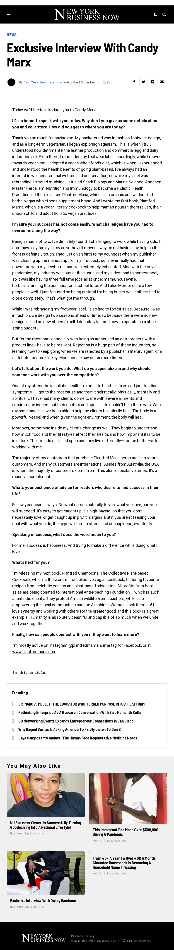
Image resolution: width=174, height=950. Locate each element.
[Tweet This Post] (143, 82)
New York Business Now (43, 82)
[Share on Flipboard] (153, 82)
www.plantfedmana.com (34, 651)
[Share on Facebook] (134, 82)
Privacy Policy (82, 936)
